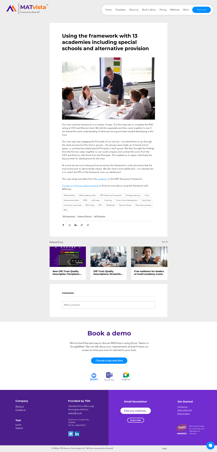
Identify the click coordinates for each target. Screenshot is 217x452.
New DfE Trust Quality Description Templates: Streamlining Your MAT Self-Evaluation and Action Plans (66, 272)
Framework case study (72, 205)
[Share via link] (81, 225)
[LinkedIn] (76, 433)
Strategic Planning (84, 216)
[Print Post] (88, 225)
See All (165, 242)
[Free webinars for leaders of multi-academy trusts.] (149, 257)
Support (19, 428)
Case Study (146, 200)
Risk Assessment (69, 216)
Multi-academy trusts (87, 195)
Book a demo (109, 333)
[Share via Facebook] (63, 225)
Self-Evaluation (99, 216)
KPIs (100, 205)
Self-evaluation (69, 195)
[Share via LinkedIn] (75, 225)
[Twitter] (70, 433)
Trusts (147, 195)
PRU (65, 210)
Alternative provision (143, 205)
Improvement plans (71, 200)
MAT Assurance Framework (110, 195)
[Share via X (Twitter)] (69, 225)
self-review (96, 200)
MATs (85, 200)
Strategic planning (133, 195)
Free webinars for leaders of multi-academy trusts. (149, 272)
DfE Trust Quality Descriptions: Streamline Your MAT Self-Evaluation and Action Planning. (108, 272)
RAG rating (90, 205)
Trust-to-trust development (127, 200)
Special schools (125, 205)
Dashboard (110, 205)
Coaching (108, 200)
